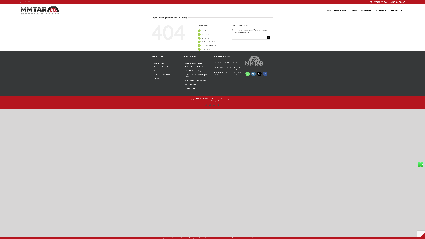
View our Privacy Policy (212, 101)
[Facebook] (265, 74)
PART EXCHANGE (209, 42)
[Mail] (259, 74)
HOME (204, 31)
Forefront (232, 99)
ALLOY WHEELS (208, 34)
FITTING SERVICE (209, 45)
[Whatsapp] (247, 74)
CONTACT (206, 49)
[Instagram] (253, 74)
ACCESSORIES (207, 38)
